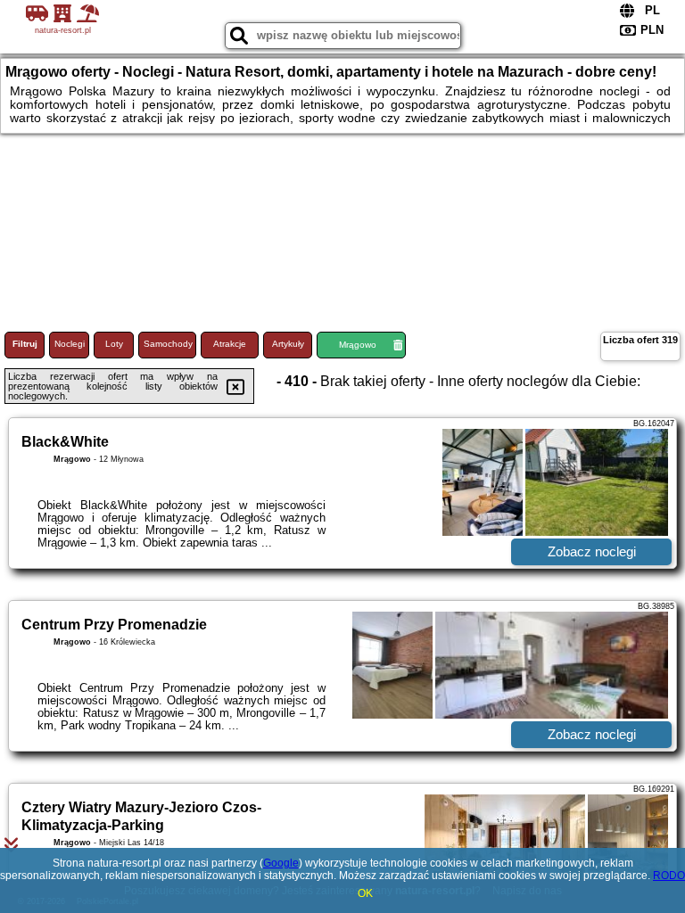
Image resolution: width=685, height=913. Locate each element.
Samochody (168, 344)
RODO (669, 875)
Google (281, 863)
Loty (114, 344)
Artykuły (288, 344)
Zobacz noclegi (592, 551)
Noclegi (69, 344)
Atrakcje (229, 344)
